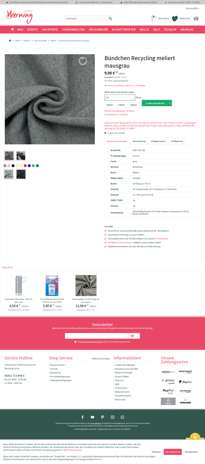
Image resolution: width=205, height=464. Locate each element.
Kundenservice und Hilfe (126, 368)
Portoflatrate (162, 238)
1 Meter (109, 104)
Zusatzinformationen (117, 141)
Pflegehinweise (158, 141)
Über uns (119, 380)
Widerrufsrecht (122, 391)
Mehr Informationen (72, 450)
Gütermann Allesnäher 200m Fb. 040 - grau (19, 300)
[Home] (12, 29)
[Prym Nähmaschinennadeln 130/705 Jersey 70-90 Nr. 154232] (52, 285)
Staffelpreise (177, 141)
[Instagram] (113, 417)
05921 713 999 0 (193, 2)
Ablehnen (156, 451)
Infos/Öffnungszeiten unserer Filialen (140, 2)
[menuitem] (192, 8)
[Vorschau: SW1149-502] (9, 155)
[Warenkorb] (195, 18)
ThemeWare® (125, 429)
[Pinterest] (102, 417)
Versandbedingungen (60, 376)
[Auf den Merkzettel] (24, 280)
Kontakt (54, 368)
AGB (117, 384)
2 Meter (121, 104)
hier (99, 459)
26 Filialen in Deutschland (119, 242)
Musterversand (57, 365)
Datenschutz (121, 387)
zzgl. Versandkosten (120, 81)
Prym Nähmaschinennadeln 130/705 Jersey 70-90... (52, 300)
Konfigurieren (191, 451)
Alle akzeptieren (172, 451)
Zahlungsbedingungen (60, 380)
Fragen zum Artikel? (116, 133)
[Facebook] (83, 417)
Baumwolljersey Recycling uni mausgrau (86, 300)
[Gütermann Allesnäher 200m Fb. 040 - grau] (19, 285)
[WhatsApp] (122, 417)
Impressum (120, 399)
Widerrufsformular (101, 358)
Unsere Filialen (122, 376)
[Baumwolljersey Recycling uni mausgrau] (86, 285)
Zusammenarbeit (123, 395)
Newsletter (55, 372)
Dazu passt (7, 267)
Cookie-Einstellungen (125, 365)
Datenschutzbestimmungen (91, 342)
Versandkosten (95, 423)
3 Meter (133, 104)
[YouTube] (92, 417)
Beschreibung (139, 141)
